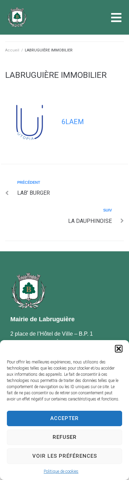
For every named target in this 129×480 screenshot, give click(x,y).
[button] (118, 348)
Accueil (12, 50)
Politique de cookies (61, 471)
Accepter (64, 418)
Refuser (65, 437)
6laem (73, 122)
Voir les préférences (64, 456)
